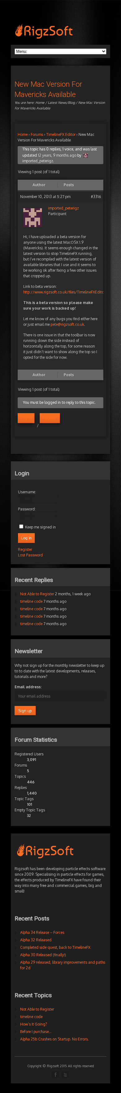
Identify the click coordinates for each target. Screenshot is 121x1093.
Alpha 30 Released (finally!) (43, 954)
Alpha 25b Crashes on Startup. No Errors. (54, 1039)
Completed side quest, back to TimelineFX (55, 947)
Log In (26, 538)
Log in (26, 418)
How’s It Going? (33, 1024)
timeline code (31, 601)
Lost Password (30, 555)
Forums (37, 134)
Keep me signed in (40, 527)
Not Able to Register (37, 594)
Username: (27, 492)
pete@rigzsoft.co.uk (67, 324)
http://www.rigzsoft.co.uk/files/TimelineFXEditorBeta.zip (71, 292)
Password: (27, 509)
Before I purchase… (36, 1031)
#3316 (96, 196)
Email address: (28, 687)
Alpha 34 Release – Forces (42, 932)
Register (50, 418)
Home (39, 102)
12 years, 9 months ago (57, 155)
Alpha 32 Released (36, 940)
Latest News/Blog (61, 102)
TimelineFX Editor (60, 134)
